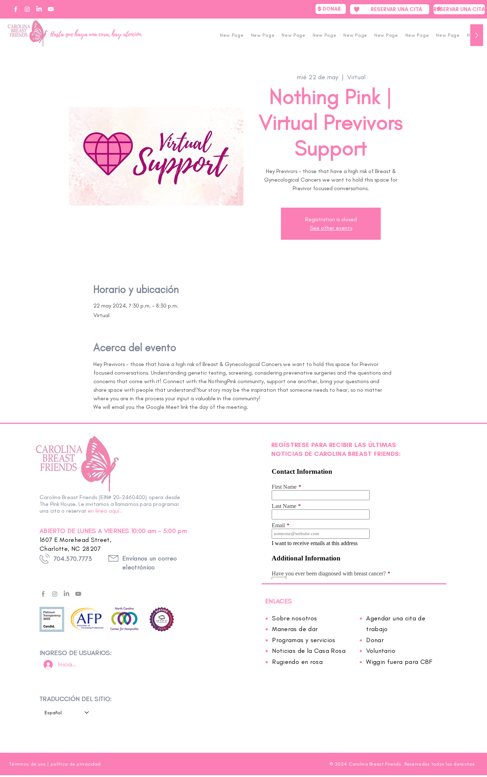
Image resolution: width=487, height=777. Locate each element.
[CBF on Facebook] (15, 9)
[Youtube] (78, 593)
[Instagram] (54, 593)
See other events (331, 227)
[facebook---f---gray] (43, 593)
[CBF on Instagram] (27, 9)
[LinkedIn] (66, 593)
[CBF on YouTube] (50, 9)
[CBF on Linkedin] (39, 9)
